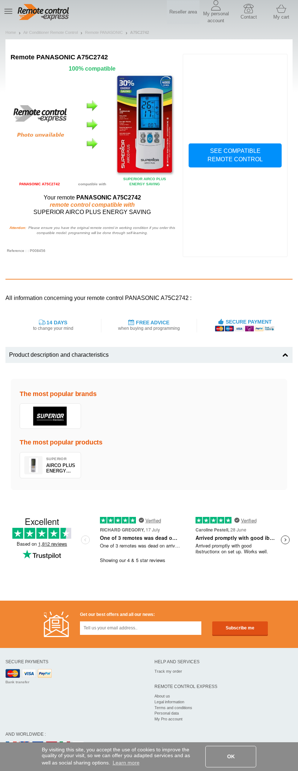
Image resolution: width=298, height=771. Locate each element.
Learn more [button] (126, 763)
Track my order (168, 671)
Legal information (169, 702)
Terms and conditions (173, 707)
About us (162, 696)
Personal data (166, 713)
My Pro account (168, 719)
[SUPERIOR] (50, 416)
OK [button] (231, 756)
